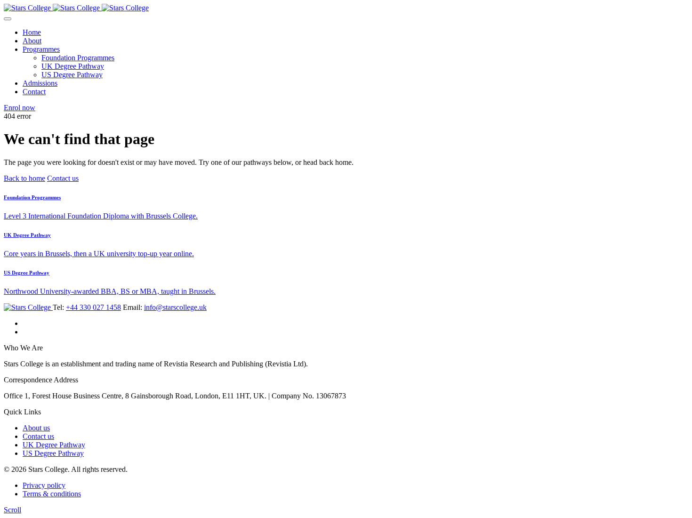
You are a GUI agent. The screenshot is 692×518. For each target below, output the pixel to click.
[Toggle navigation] (7, 18)
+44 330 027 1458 (93, 307)
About (32, 41)
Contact (34, 92)
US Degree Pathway (72, 75)
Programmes (41, 49)
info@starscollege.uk (175, 307)
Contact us (63, 178)
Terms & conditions (52, 494)
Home (32, 32)
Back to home (24, 178)
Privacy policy (44, 485)
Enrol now (19, 108)
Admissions (40, 83)
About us (36, 428)
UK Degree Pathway (72, 66)
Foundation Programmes (77, 58)
